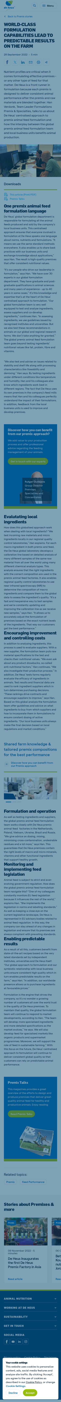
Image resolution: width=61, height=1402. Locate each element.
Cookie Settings (15, 1385)
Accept (30, 1392)
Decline (13, 1392)
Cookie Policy (34, 1382)
